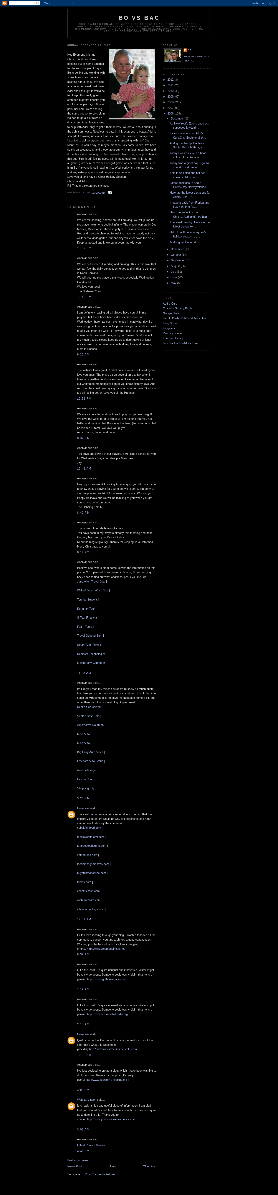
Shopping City (86, 788)
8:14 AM (83, 552)
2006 (170, 113)
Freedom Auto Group (90, 761)
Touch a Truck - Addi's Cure (180, 343)
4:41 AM (83, 1151)
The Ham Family (173, 338)
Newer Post (74, 1166)
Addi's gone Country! (183, 242)
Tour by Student (87, 599)
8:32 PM (83, 438)
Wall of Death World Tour (92, 590)
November (178, 249)
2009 (170, 96)
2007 (170, 108)
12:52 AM (84, 1055)
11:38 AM (84, 673)
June (174, 277)
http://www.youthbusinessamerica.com (111, 1119)
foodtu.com (84, 882)
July (174, 271)
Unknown (83, 808)
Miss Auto (84, 734)
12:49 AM (84, 919)
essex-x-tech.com (88, 891)
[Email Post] (110, 192)
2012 (170, 79)
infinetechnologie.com (90, 909)
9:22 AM (83, 354)
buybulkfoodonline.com (91, 873)
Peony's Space (172, 333)
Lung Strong (170, 323)
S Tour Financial (87, 617)
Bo (190, 50)
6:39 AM (83, 954)
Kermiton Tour (86, 608)
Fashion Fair (85, 779)
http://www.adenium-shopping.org (106, 1079)
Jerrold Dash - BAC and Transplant (185, 318)
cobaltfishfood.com (89, 827)
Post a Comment (78, 1160)
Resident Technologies (91, 654)
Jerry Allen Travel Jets (91, 581)
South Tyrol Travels (89, 644)
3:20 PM (83, 798)
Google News (171, 313)
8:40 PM (83, 512)
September (178, 260)
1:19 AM (83, 989)
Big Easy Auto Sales (90, 752)
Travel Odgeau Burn (89, 635)
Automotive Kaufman (90, 725)
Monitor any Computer (91, 662)
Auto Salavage (86, 770)
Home (112, 1166)
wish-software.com (89, 900)
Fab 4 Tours (84, 626)
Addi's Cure (170, 303)
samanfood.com (87, 854)
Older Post (149, 1166)
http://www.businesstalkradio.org (107, 1014)
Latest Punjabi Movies (91, 1145)
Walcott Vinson (86, 1099)
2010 (170, 91)
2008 (170, 102)
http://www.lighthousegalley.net (106, 979)
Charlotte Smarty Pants (177, 308)
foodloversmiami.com (90, 836)
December (178, 118)
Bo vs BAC (139, 18)
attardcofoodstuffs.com (91, 845)
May (174, 283)
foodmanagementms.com (93, 864)
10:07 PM (84, 248)
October (176, 254)
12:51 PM (84, 398)
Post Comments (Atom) (100, 1174)
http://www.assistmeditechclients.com (113, 1049)
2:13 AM (83, 1024)
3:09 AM (83, 1090)
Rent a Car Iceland (89, 707)
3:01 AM (83, 1129)
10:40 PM (84, 297)
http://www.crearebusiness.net (106, 948)
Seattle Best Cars (88, 716)
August (176, 266)
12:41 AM (84, 468)
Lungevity (169, 328)
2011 (170, 85)
